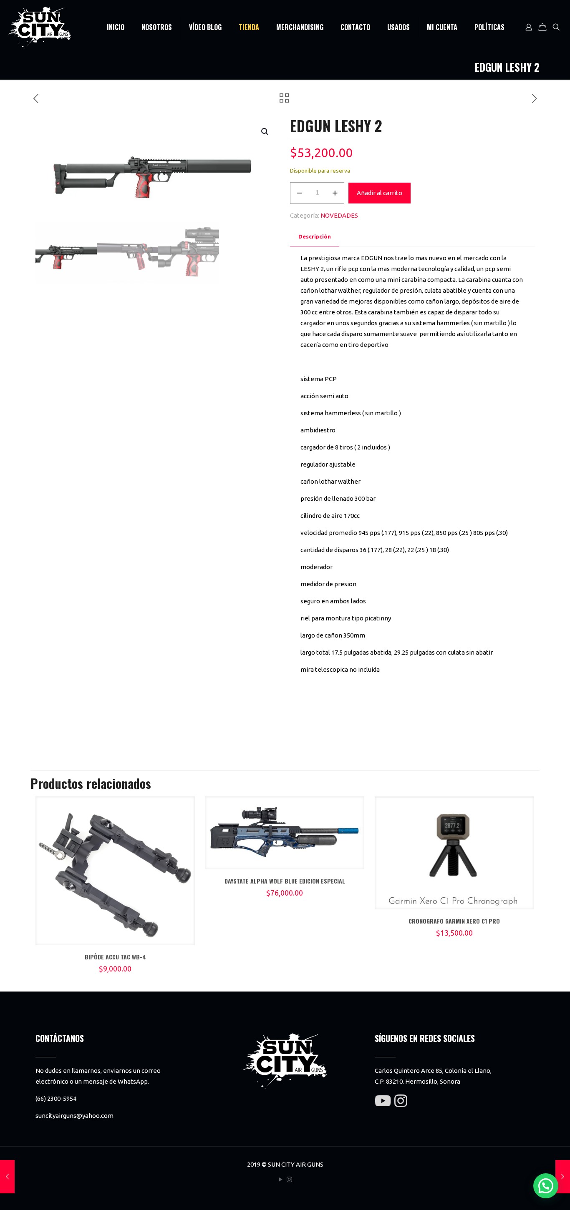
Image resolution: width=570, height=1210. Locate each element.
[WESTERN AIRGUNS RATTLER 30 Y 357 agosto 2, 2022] (562, 1176)
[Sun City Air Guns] (39, 27)
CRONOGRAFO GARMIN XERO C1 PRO (454, 920)
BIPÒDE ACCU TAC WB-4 (115, 956)
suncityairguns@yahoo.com (74, 1115)
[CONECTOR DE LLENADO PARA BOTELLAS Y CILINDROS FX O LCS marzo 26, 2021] (7, 1176)
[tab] (314, 236)
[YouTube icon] (280, 1179)
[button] (265, 131)
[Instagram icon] (289, 1179)
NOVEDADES (339, 215)
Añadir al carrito (379, 192)
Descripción (314, 236)
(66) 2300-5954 (55, 1098)
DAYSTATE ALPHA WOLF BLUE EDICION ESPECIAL (284, 880)
